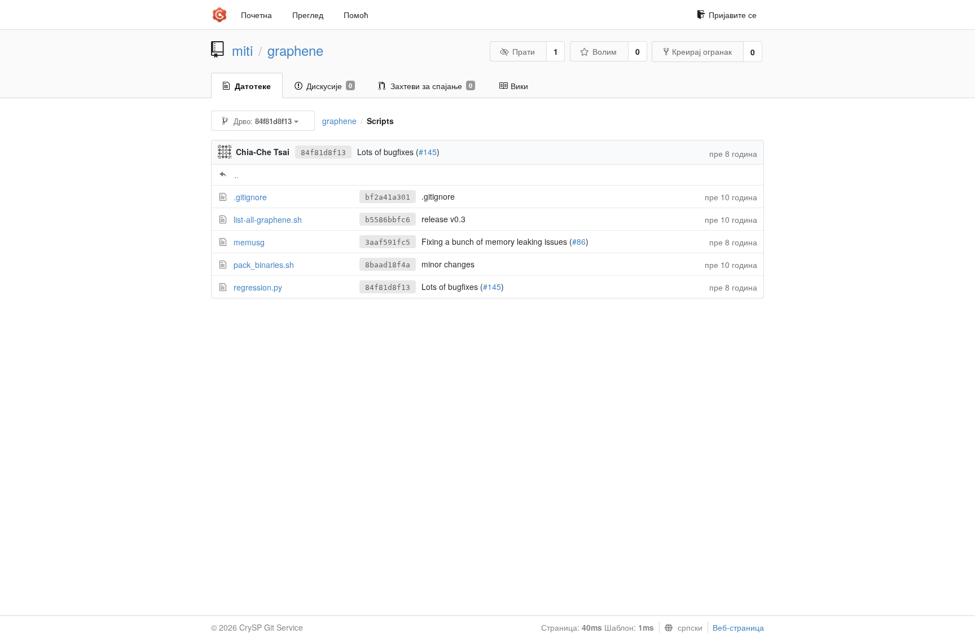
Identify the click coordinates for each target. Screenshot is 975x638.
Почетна (256, 14)
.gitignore (250, 197)
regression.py (258, 287)
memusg (249, 242)
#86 (579, 241)
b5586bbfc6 (387, 219)
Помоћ (356, 14)
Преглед (307, 14)
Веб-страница (738, 627)
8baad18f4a (387, 265)
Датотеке (253, 85)
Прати (523, 51)
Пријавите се (733, 14)
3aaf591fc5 (387, 242)
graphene (295, 50)
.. (236, 175)
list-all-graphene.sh (268, 219)
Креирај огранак (702, 51)
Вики (519, 85)
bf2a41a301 (387, 197)
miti (242, 50)
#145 (428, 151)
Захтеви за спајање (431, 85)
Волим (604, 51)
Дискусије (329, 85)
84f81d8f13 (323, 152)
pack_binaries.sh (264, 264)
